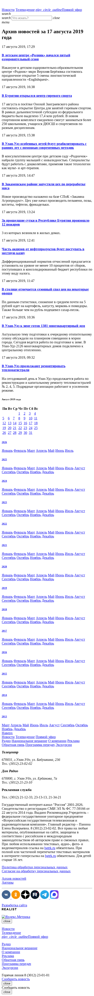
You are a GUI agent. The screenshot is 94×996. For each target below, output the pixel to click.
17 (30, 423)
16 (25, 423)
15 (20, 423)
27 (9, 433)
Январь (7, 450)
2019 (4, 588)
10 (30, 418)
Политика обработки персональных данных (35, 867)
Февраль (20, 450)
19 (4, 428)
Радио (6, 741)
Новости (8, 10)
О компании (57, 741)
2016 (4, 652)
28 (14, 433)
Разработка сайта (14, 905)
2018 (4, 609)
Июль (69, 450)
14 (14, 423)
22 (20, 428)
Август (79, 468)
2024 (4, 481)
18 (36, 423)
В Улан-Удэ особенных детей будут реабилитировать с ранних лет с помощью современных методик (44, 145)
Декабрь (48, 472)
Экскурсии (64, 745)
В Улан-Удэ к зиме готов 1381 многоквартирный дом (43, 326)
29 (20, 433)
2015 (4, 673)
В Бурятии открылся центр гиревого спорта (37, 95)
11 (35, 418)
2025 (4, 459)
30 (25, 433)
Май (51, 450)
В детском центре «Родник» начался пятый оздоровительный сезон (36, 57)
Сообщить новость (16, 979)
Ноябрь (35, 472)
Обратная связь (13, 745)
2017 (4, 630)
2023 (4, 502)
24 (30, 428)
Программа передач (40, 745)
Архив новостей (14, 878)
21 (14, 428)
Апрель (41, 450)
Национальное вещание (29, 741)
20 (9, 428)
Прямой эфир (59, 10)
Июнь (59, 450)
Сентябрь (9, 472)
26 (4, 433)
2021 (4, 545)
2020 (4, 566)
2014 (4, 695)
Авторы (8, 882)
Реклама (73, 741)
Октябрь (23, 472)
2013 (4, 716)
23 (25, 428)
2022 (4, 523)
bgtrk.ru (49, 848)
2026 (4, 442)
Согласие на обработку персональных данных (36, 871)
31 (30, 433)
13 (9, 423)
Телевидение (25, 10)
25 (36, 428)
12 (4, 423)
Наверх (7, 733)
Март (31, 450)
